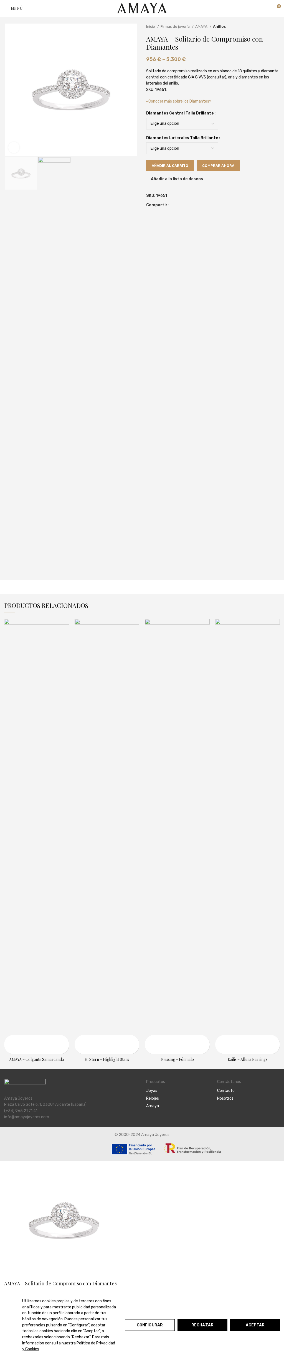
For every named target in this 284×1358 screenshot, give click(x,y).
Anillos (219, 26)
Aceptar (255, 1325)
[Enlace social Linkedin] (186, 205)
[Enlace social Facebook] (173, 205)
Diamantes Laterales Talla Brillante (182, 138)
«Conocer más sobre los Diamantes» (179, 101)
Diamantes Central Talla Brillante (180, 113)
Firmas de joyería (176, 26)
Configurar (150, 1325)
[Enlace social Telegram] (192, 205)
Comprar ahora (218, 166)
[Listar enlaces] (177, 1091)
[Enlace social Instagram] (227, 1113)
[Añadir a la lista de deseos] (9, 1049)
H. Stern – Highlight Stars (107, 1059)
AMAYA (201, 26)
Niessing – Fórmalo (177, 1059)
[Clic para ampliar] (13, 147)
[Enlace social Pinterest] (179, 205)
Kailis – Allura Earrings (247, 1059)
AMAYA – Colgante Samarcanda (36, 1059)
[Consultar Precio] (79, 1039)
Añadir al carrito (170, 166)
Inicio (151, 26)
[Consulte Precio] (9, 1039)
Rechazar (202, 1325)
